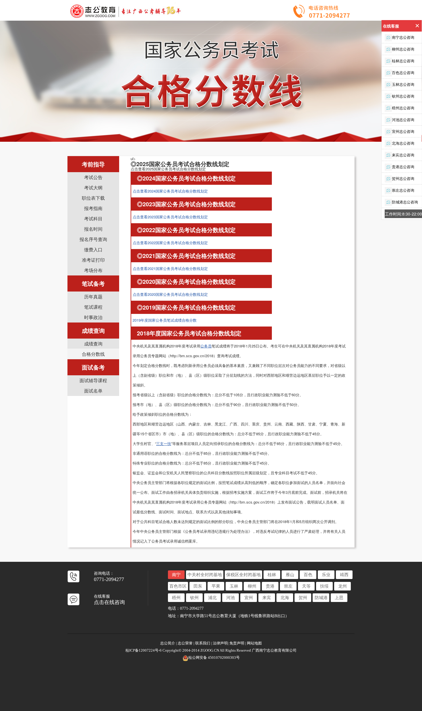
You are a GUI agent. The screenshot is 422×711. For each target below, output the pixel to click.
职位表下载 (93, 198)
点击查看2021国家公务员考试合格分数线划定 (170, 268)
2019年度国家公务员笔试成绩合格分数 (165, 320)
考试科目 (93, 218)
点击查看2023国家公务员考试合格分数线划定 (170, 216)
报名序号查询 (93, 239)
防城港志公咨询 (405, 202)
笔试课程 (93, 307)
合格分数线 (93, 354)
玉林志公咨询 (403, 84)
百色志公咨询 (403, 72)
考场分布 (93, 270)
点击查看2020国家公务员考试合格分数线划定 (170, 294)
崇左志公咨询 (403, 190)
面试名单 (93, 390)
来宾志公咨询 (403, 155)
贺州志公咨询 (403, 178)
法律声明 (220, 643)
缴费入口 (93, 249)
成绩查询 (93, 343)
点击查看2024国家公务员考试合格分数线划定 (170, 191)
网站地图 (254, 643)
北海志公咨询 (403, 143)
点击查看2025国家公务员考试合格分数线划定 (168, 169)
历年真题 (93, 296)
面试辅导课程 (93, 380)
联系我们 (202, 643)
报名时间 (93, 229)
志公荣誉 (185, 643)
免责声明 (236, 643)
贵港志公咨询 (403, 166)
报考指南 (93, 208)
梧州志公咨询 (403, 107)
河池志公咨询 (403, 119)
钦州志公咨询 (403, 96)
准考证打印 (93, 260)
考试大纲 (93, 187)
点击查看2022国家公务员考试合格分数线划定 (170, 242)
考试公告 (93, 177)
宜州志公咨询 (403, 131)
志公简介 (168, 643)
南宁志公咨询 (403, 37)
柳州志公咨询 (403, 49)
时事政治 (93, 317)
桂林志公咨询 (403, 60)
